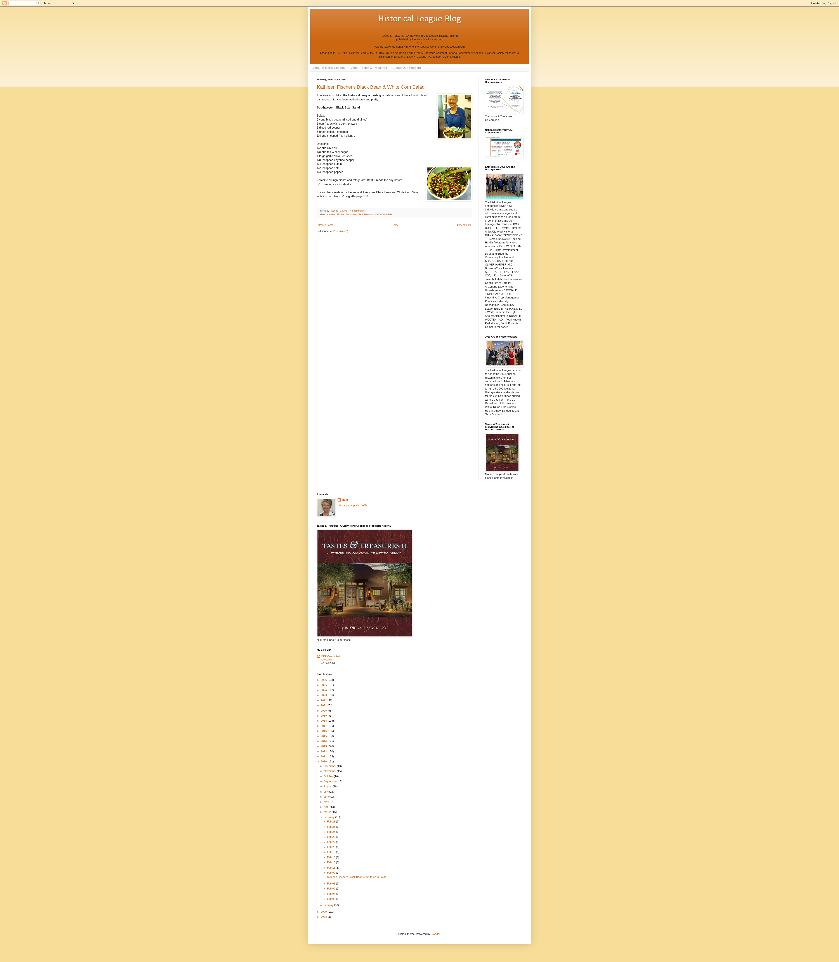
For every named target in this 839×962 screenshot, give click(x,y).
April (327, 807)
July (326, 791)
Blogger (435, 934)
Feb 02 (331, 898)
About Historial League (329, 67)
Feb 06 (331, 888)
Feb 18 (331, 852)
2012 (324, 751)
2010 (324, 761)
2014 (324, 741)
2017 (324, 726)
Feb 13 (331, 862)
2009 (324, 911)
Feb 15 (331, 857)
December (330, 766)
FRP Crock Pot (330, 656)
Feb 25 (331, 831)
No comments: (358, 210)
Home (395, 225)
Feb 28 (331, 821)
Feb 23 (331, 836)
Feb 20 (331, 847)
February (329, 817)
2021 (324, 705)
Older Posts (464, 225)
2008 (324, 916)
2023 (324, 695)
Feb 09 (331, 872)
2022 (324, 700)
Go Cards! (327, 659)
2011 (324, 756)
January (329, 905)
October (329, 776)
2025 (324, 685)
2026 (324, 679)
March (328, 812)
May (326, 801)
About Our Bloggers (407, 67)
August (328, 786)
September (331, 781)
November (330, 771)
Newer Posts (325, 225)
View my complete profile (352, 505)
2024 (324, 690)
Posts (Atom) (340, 231)
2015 (324, 736)
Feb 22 (331, 842)
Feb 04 (331, 893)
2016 (324, 731)
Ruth (345, 499)
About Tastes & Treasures (369, 67)
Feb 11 (331, 867)
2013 (324, 746)
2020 (324, 710)
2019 (324, 715)
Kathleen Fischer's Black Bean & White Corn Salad (371, 87)
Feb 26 (331, 826)
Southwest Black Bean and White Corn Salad (369, 214)
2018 (324, 720)
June (327, 796)
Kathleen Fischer (336, 214)
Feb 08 (331, 883)
